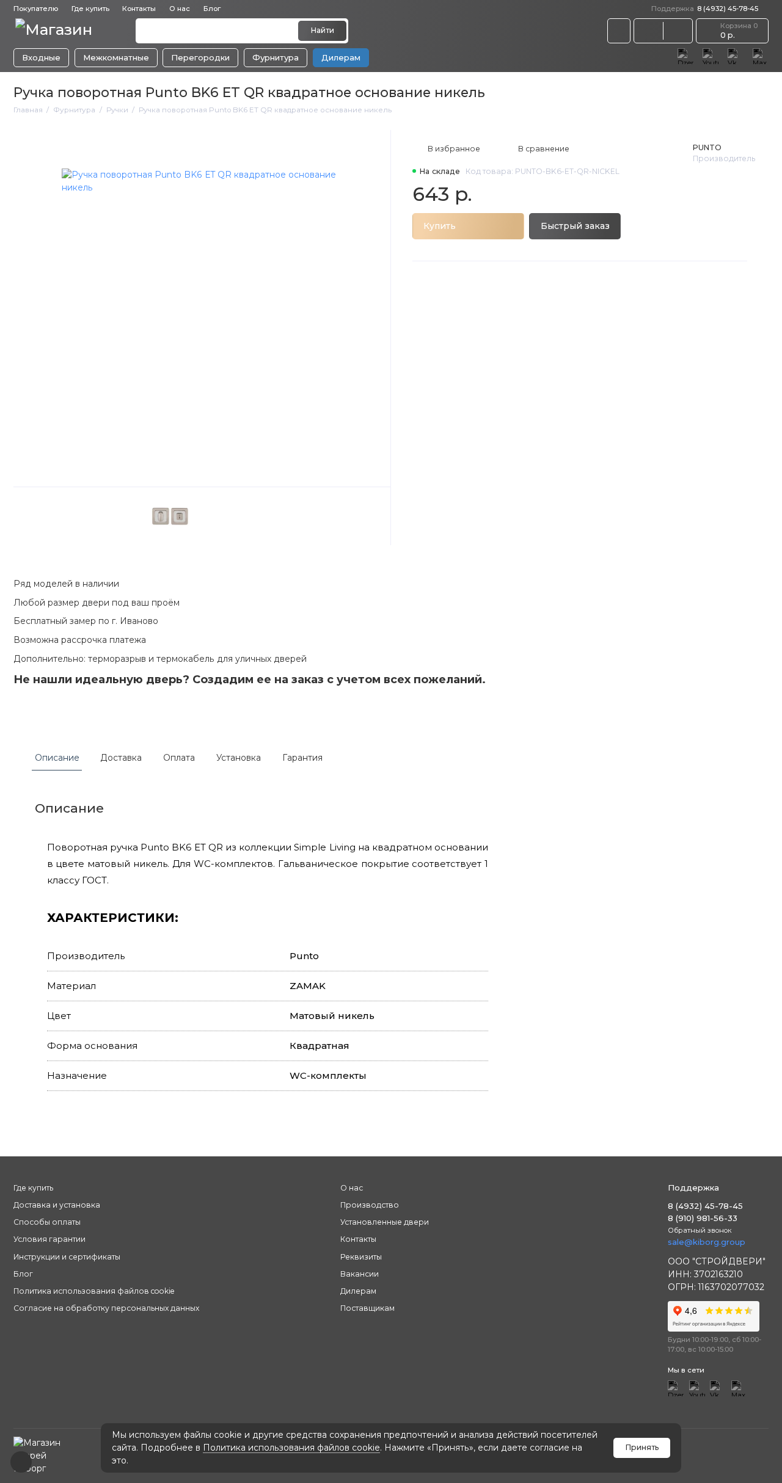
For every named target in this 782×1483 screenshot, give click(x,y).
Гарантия (302, 758)
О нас (351, 1187)
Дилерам (340, 57)
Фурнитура (275, 57)
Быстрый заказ (575, 226)
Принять (642, 1447)
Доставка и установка (56, 1204)
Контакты (139, 8)
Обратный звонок (700, 1230)
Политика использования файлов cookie (291, 1447)
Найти (322, 30)
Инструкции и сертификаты (66, 1256)
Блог (212, 8)
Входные (41, 57)
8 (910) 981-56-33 (702, 1218)
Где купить (90, 8)
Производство (369, 1204)
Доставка (121, 758)
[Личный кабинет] (618, 30)
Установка (238, 758)
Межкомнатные (116, 57)
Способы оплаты (47, 1222)
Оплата (179, 758)
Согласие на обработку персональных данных (106, 1308)
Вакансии (359, 1273)
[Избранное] (677, 30)
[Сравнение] (648, 30)
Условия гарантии (49, 1239)
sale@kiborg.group (706, 1242)
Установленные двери (384, 1222)
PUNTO (707, 147)
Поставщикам (367, 1308)
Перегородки (200, 57)
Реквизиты (361, 1256)
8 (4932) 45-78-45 (704, 8)
